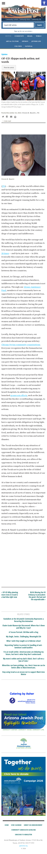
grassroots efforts (18, 395)
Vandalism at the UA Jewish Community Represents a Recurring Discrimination (23, 620)
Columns (18, 46)
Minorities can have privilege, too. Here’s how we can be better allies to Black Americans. (23, 666)
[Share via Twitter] (3, 117)
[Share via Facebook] (7, 117)
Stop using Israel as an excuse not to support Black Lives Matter (23, 673)
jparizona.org (23, 846)
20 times (5, 253)
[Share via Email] (11, 117)
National (29, 46)
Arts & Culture (12, 41)
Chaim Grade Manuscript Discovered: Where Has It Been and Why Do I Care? (23, 626)
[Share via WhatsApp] (15, 117)
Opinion (25, 41)
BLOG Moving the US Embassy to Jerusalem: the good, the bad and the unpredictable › (37, 596)
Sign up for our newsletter (23, 31)
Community (19, 36)
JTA (3, 186)
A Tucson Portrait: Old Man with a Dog (23, 632)
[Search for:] (18, 25)
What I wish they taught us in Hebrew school (23, 641)
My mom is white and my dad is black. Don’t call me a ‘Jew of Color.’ (23, 659)
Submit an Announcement (33, 825)
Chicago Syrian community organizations (20, 344)
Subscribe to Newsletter (23, 834)
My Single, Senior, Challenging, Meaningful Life (23, 636)
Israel (30, 36)
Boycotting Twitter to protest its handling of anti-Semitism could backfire (23, 646)
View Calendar (16, 825)
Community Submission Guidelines (23, 830)
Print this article (9, 67)
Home (7, 825)
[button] (44, 3)
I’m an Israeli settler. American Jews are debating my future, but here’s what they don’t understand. (23, 653)
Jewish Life (36, 41)
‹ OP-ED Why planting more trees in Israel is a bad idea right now (9, 594)
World (38, 36)
